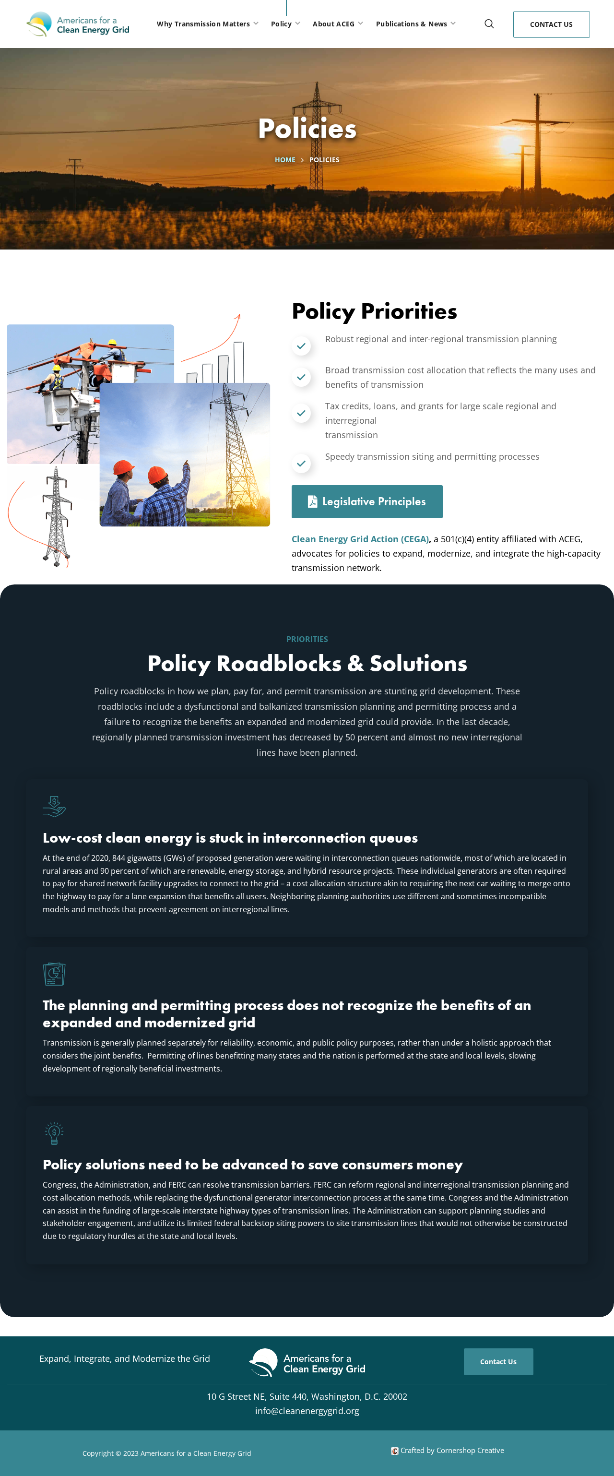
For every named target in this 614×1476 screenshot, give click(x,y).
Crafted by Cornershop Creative (451, 1450)
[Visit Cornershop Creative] (395, 1450)
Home (285, 159)
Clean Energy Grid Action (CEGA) (360, 539)
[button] (489, 24)
